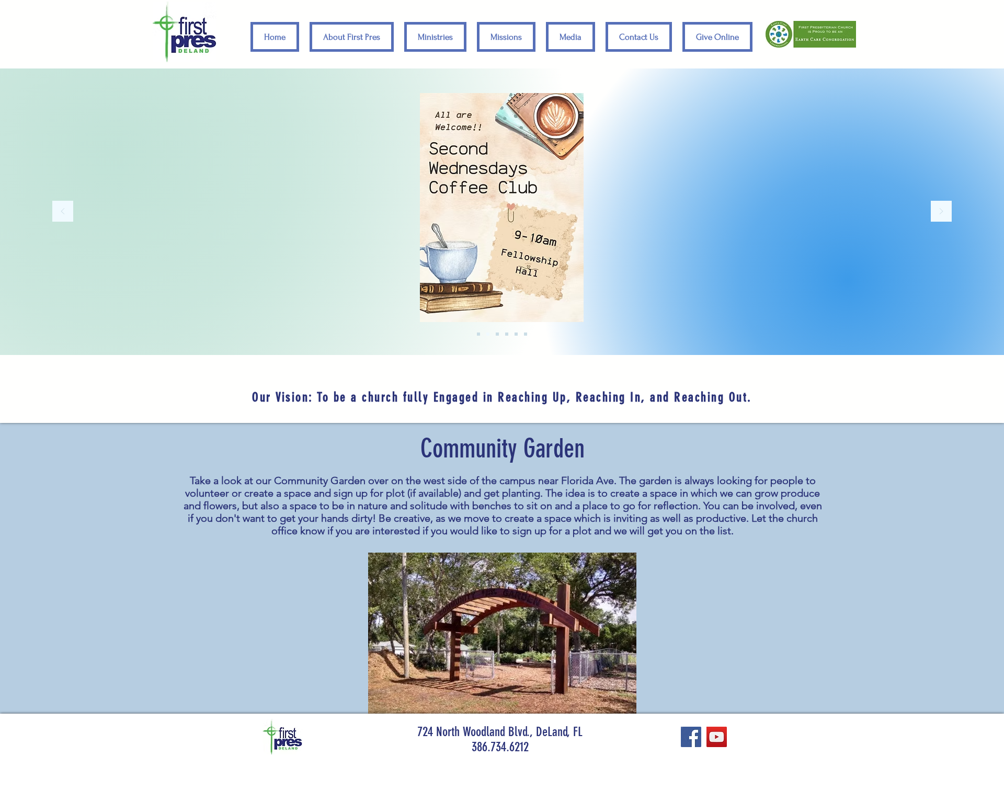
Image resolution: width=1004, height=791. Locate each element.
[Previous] (62, 212)
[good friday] (525, 334)
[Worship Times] (478, 334)
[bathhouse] (506, 334)
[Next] (941, 212)
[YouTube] (716, 737)
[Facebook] (691, 737)
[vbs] (497, 334)
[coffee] (487, 334)
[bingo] (516, 334)
